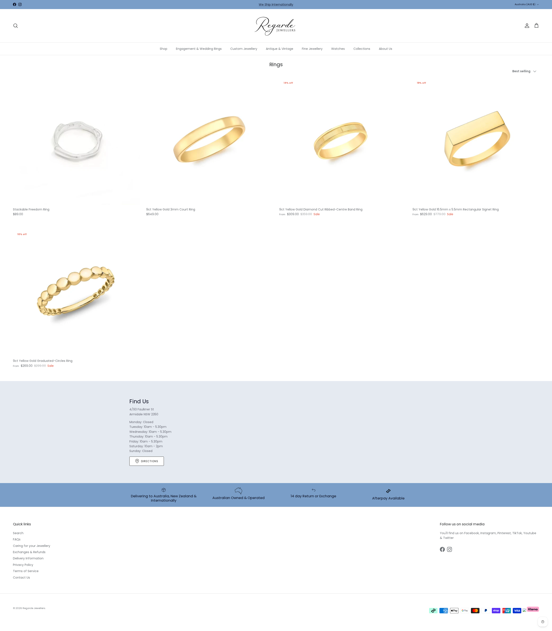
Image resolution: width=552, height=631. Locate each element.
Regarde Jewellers (34, 608)
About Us (385, 49)
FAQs (16, 539)
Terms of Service (26, 571)
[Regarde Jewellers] (276, 25)
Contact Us (21, 577)
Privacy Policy (23, 565)
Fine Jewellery (312, 49)
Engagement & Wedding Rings (199, 49)
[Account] (526, 25)
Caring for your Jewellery (31, 546)
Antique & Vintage (279, 49)
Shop (163, 49)
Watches (338, 49)
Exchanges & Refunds (29, 552)
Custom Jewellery (243, 49)
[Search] (15, 25)
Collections (361, 49)
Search (18, 533)
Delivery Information (28, 558)
